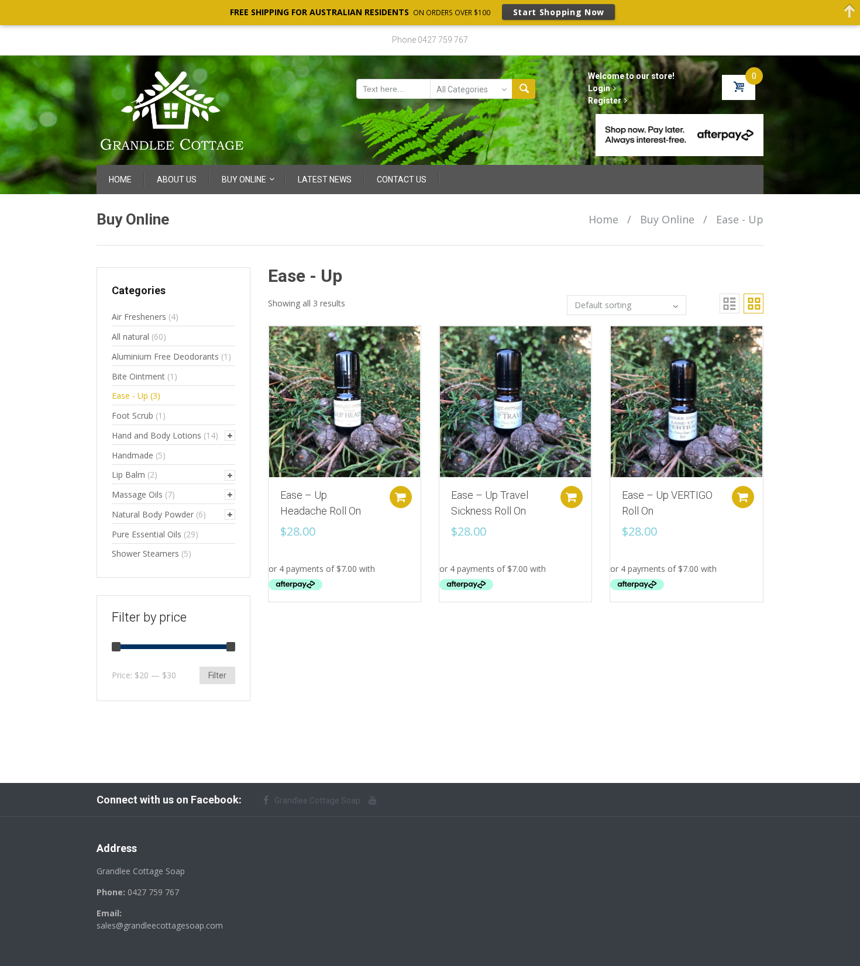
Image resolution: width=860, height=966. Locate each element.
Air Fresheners (139, 316)
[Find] (523, 89)
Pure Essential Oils (146, 534)
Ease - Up (130, 395)
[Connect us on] (375, 800)
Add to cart (401, 497)
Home (603, 219)
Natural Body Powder (153, 514)
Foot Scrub (132, 415)
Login (599, 88)
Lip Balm (128, 474)
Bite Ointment (138, 376)
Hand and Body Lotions (156, 435)
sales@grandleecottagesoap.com (160, 925)
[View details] (344, 400)
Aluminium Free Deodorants (165, 356)
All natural (130, 336)
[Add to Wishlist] (271, 340)
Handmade (132, 455)
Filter (217, 675)
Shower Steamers (145, 553)
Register (604, 100)
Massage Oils (137, 494)
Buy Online (667, 219)
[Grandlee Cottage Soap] (173, 109)
